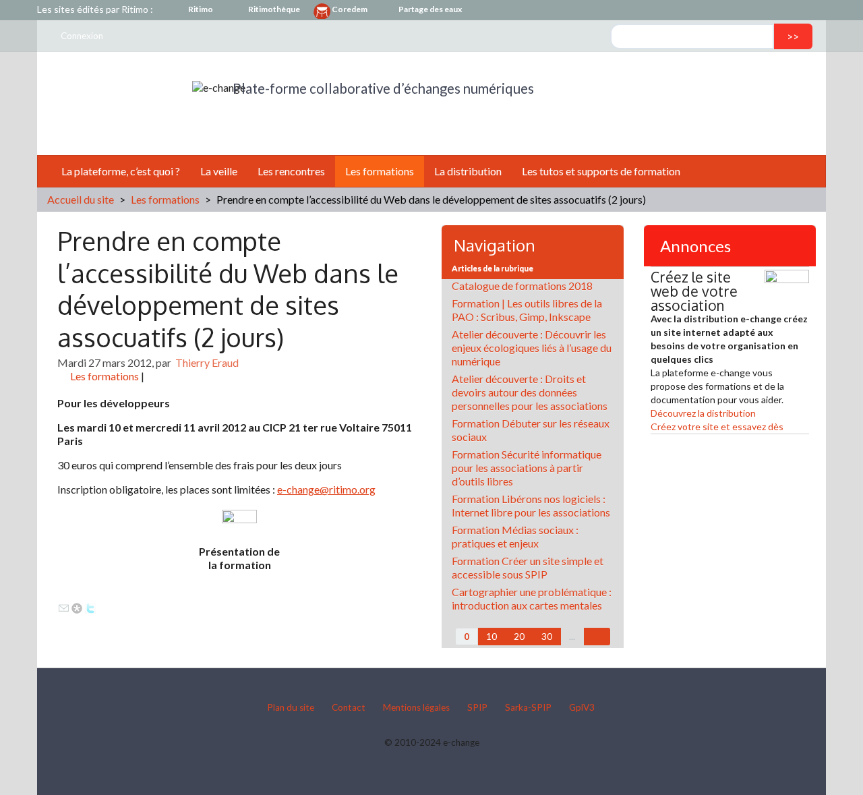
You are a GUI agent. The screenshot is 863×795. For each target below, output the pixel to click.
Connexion (82, 35)
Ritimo (200, 9)
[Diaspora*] (76, 606)
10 (491, 636)
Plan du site (290, 707)
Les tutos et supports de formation (601, 171)
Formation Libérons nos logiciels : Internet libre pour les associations (531, 505)
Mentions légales (416, 707)
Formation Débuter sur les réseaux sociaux (530, 430)
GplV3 (582, 707)
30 (546, 636)
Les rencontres (291, 171)
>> (793, 36)
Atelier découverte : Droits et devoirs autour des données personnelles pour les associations (529, 392)
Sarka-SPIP (528, 707)
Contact (348, 707)
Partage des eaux (430, 9)
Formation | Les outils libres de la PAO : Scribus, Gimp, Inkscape (527, 310)
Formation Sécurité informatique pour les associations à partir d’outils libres (526, 468)
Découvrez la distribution (703, 413)
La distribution (468, 171)
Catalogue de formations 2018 (522, 285)
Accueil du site (80, 199)
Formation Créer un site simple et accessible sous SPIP (527, 567)
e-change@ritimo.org (326, 489)
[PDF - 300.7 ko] (239, 525)
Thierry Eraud (207, 362)
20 (519, 636)
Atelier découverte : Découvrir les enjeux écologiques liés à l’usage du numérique (532, 347)
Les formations (379, 171)
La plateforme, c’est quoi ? (120, 171)
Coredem (349, 9)
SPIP (477, 707)
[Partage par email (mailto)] (64, 606)
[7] (597, 636)
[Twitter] (90, 606)
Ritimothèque (274, 9)
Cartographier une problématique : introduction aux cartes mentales (532, 598)
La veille (218, 171)
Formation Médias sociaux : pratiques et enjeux (515, 536)
